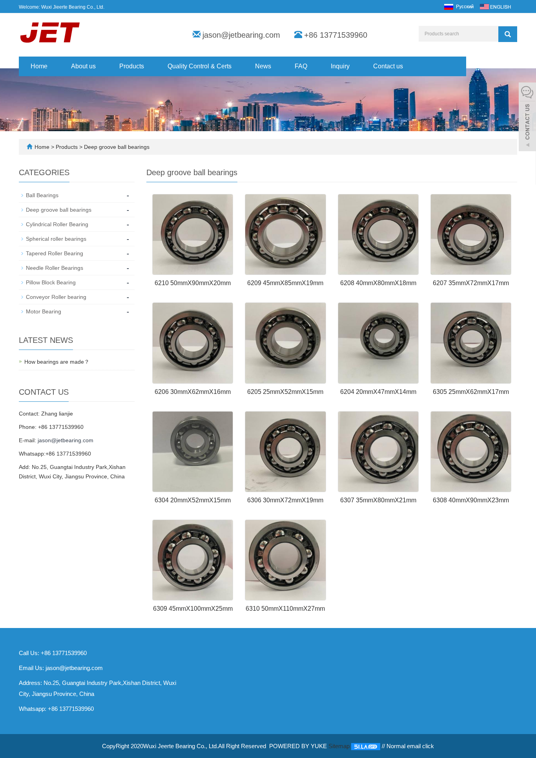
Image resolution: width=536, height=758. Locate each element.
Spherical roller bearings (56, 239)
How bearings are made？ (56, 362)
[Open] (527, 117)
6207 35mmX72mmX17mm (471, 283)
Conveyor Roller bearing (56, 297)
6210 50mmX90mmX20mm (193, 283)
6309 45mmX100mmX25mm (193, 608)
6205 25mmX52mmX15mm (285, 391)
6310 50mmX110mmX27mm (285, 608)
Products (131, 66)
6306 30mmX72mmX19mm (285, 500)
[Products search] (507, 34)
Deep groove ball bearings (115, 147)
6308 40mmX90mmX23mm (471, 500)
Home (39, 66)
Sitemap (339, 746)
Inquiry (340, 66)
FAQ (301, 66)
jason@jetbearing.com (241, 35)
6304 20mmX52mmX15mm (193, 500)
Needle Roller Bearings (54, 268)
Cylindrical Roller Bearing (57, 224)
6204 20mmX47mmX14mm (378, 391)
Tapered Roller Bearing (54, 253)
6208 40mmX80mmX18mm (378, 283)
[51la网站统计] (365, 746)
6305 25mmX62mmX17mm (471, 391)
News (263, 66)
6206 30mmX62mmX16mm (193, 391)
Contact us (388, 66)
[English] (495, 6)
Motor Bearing (43, 311)
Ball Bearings (42, 195)
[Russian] (458, 6)
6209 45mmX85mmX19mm (285, 283)
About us (83, 66)
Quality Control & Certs (200, 66)
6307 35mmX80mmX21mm (378, 500)
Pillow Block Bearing (51, 282)
